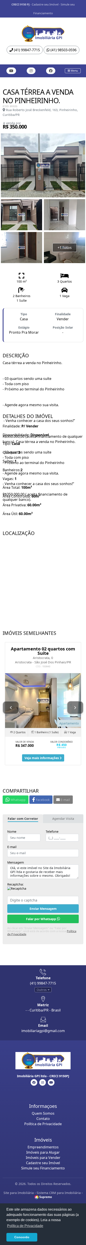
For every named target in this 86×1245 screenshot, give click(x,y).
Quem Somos (43, 1113)
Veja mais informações (42, 758)
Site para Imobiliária (19, 1193)
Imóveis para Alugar (43, 1152)
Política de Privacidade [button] (25, 1226)
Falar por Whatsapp (41, 919)
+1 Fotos (65, 247)
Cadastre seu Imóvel (45, 4)
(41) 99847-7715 (26, 50)
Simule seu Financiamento (43, 1168)
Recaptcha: (15, 884)
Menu (74, 71)
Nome (11, 832)
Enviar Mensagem (43, 909)
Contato (43, 1118)
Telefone (52, 832)
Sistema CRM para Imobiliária (59, 1193)
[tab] (23, 818)
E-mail (12, 847)
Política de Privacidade (43, 1123)
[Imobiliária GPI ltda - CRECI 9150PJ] (43, 32)
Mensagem (15, 862)
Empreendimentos (43, 1147)
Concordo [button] (21, 1237)
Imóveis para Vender (43, 1157)
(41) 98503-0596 (63, 50)
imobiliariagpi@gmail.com (43, 1030)
